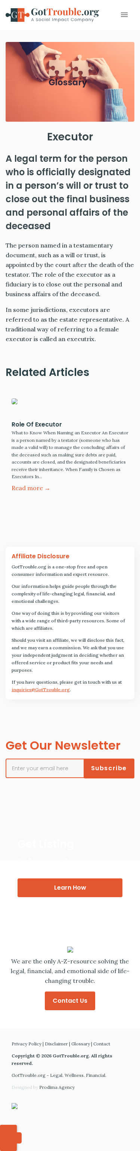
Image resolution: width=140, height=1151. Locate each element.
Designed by (43, 1087)
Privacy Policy (26, 1044)
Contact (101, 1044)
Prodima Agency (57, 1087)
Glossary (80, 1044)
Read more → (31, 488)
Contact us (70, 1000)
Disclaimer (56, 1044)
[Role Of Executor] (70, 403)
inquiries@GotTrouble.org (41, 689)
